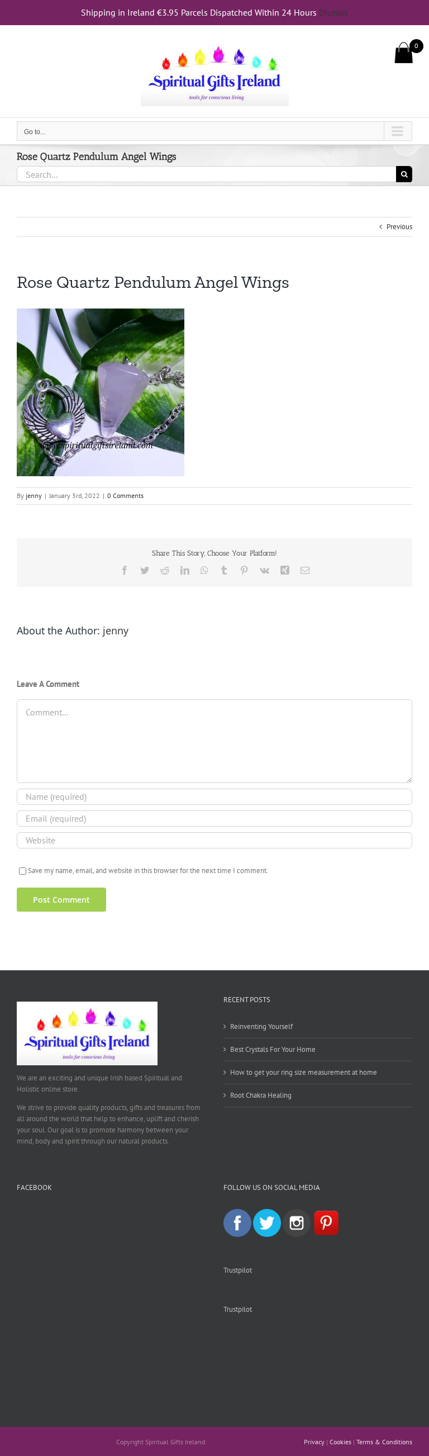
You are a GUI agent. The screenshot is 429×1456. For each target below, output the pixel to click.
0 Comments (125, 495)
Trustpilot (237, 1270)
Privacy (314, 1442)
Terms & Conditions (384, 1442)
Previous (399, 226)
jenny (34, 495)
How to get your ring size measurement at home (303, 1072)
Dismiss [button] (333, 12)
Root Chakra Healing (261, 1095)
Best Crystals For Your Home (273, 1049)
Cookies (340, 1442)
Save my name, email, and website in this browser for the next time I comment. (148, 870)
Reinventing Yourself (261, 1026)
